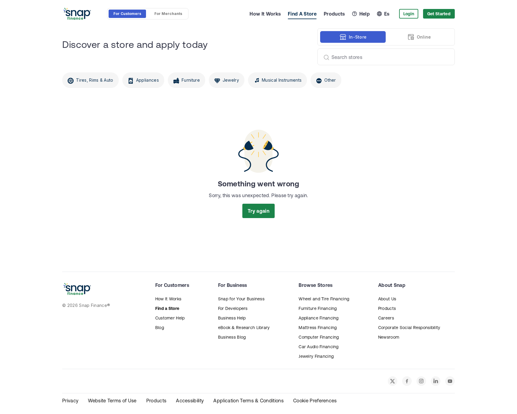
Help (364, 13)
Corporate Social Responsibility (409, 327)
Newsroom (388, 337)
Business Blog (232, 337)
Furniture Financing (318, 308)
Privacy (70, 400)
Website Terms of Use (112, 400)
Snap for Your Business (241, 298)
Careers (386, 318)
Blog (159, 327)
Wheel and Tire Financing (324, 298)
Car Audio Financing (318, 346)
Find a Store (167, 308)
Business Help (232, 318)
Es (387, 13)
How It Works (265, 13)
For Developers (233, 308)
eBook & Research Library (244, 327)
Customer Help (170, 318)
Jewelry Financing (316, 356)
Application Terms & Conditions (248, 400)
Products (334, 13)
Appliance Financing (318, 318)
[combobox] (384, 56)
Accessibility (190, 400)
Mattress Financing (318, 327)
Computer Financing (319, 337)
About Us (387, 298)
